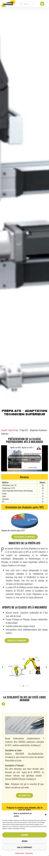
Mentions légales (29, 853)
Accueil (4, 430)
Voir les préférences (24, 847)
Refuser (24, 841)
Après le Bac (13, 430)
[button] (45, 814)
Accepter (24, 835)
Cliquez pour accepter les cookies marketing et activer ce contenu (24, 458)
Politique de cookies (19, 853)
